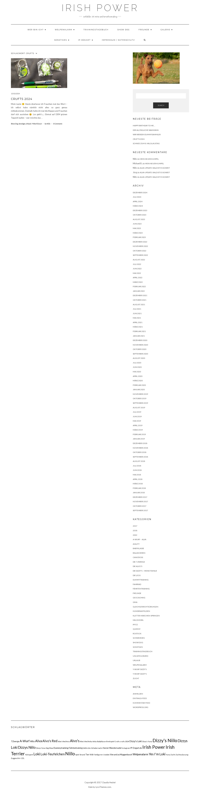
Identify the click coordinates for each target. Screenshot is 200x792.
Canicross (138, 557)
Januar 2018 (139, 492)
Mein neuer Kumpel (149, 159)
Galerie (166, 30)
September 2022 (140, 255)
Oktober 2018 (139, 452)
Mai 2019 (137, 421)
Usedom (106, 755)
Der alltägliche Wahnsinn (146, 130)
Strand (82, 755)
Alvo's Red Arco (64, 741)
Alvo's (75, 741)
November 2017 (140, 501)
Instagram (126, 748)
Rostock (137, 633)
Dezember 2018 (140, 443)
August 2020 (139, 358)
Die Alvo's (137, 566)
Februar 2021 (139, 331)
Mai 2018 (137, 474)
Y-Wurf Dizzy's (37, 124)
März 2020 (138, 380)
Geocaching (139, 597)
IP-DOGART (84, 40)
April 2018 (137, 479)
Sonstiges (61, 40)
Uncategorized (140, 656)
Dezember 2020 (140, 340)
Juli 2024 (137, 197)
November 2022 (140, 246)
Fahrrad (137, 584)
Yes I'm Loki (157, 754)
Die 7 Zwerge (139, 562)
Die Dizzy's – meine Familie (145, 571)
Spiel (77, 755)
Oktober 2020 (139, 349)
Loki (36, 754)
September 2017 (140, 510)
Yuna (168, 755)
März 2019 (138, 430)
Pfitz (135, 624)
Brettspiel (110, 741)
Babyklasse (138, 548)
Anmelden (138, 694)
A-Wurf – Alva (139, 539)
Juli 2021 (137, 309)
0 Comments (57, 124)
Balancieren (139, 553)
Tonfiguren (98, 755)
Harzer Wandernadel (112, 748)
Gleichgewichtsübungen (145, 607)
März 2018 (138, 483)
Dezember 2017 (140, 497)
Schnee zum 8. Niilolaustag (146, 143)
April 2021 (137, 322)
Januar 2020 (139, 389)
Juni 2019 (137, 416)
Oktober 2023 (139, 215)
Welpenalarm (64, 30)
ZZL (22, 758)
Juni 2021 (137, 313)
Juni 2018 (137, 470)
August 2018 (139, 461)
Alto (32, 741)
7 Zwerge (15, 741)
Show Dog (123, 30)
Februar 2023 (139, 237)
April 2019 (137, 425)
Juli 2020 (137, 362)
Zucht (136, 678)
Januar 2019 (139, 439)
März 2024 (138, 206)
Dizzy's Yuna (147, 741)
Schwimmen (139, 638)
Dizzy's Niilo (164, 740)
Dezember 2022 (140, 242)
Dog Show (49, 748)
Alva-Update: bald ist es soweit (155, 168)
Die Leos (136, 575)
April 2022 (137, 277)
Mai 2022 (137, 273)
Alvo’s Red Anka (86, 741)
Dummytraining (141, 580)
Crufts (117, 741)
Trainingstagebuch (95, 30)
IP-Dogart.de (136, 748)
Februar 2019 (139, 434)
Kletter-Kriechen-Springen (146, 615)
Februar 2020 (139, 385)
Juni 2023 (137, 224)
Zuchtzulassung (182, 755)
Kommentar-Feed (141, 703)
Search (161, 105)
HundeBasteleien (141, 611)
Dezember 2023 (140, 210)
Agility (136, 544)
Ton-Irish (89, 754)
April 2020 (137, 376)
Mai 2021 (137, 318)
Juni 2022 (137, 268)
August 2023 (139, 219)
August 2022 (139, 259)
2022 (135, 535)
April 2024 (137, 201)
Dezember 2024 (140, 192)
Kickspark (29, 755)
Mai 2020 (137, 371)
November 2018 (140, 448)
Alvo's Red (50, 741)
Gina (135, 602)
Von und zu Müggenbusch (121, 754)
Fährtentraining (141, 588)
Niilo (70, 753)
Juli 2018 (137, 466)
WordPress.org (140, 707)
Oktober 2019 (139, 398)
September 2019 (140, 403)
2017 (135, 526)
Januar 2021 (139, 336)
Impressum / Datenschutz (118, 40)
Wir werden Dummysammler (147, 134)
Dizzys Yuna (40, 748)
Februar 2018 (139, 488)
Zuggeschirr (16, 758)
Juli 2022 (137, 264)
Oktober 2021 (139, 300)
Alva (38, 741)
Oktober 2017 (139, 506)
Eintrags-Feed (140, 698)
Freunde (144, 30)
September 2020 (140, 354)
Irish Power (100, 7)
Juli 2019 (137, 412)
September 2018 (140, 457)
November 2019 (140, 394)
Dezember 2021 (140, 295)
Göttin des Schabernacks (92, 748)
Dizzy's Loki (135, 741)
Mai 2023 (137, 228)
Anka (94, 741)
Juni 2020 (137, 367)
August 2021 (139, 304)
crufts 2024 (124, 741)
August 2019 (139, 407)
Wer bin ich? (36, 30)
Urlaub (28, 124)
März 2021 (138, 327)
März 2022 (138, 282)
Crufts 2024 (21, 99)
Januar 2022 (139, 291)
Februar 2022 (139, 286)
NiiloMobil (138, 620)
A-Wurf (25, 741)
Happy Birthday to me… (144, 125)
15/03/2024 (15, 94)
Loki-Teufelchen (52, 754)
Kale (90, 787)
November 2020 (140, 345)
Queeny (136, 629)
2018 (135, 530)
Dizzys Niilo (27, 747)
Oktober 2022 (139, 251)
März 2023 (138, 233)
